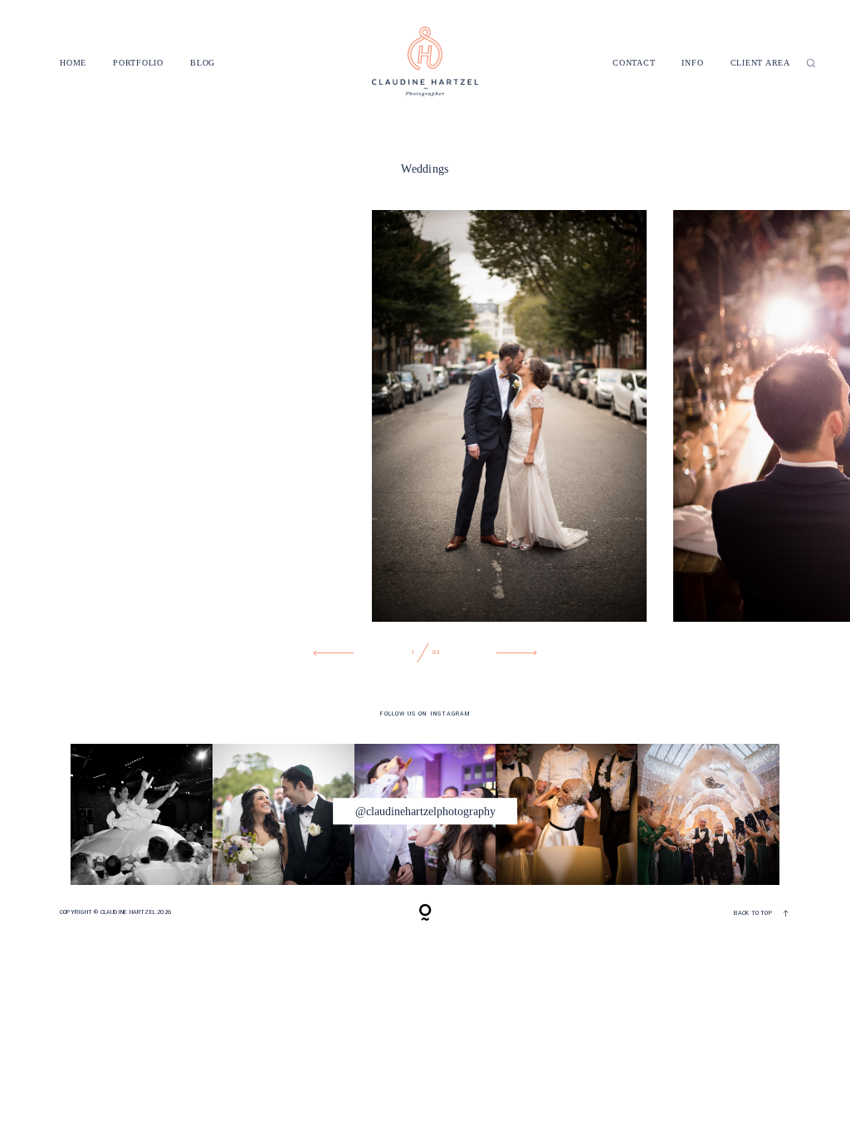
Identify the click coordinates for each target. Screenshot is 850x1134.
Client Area (760, 63)
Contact (634, 63)
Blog (202, 63)
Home (73, 63)
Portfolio (138, 63)
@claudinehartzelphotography (425, 811)
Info (692, 63)
